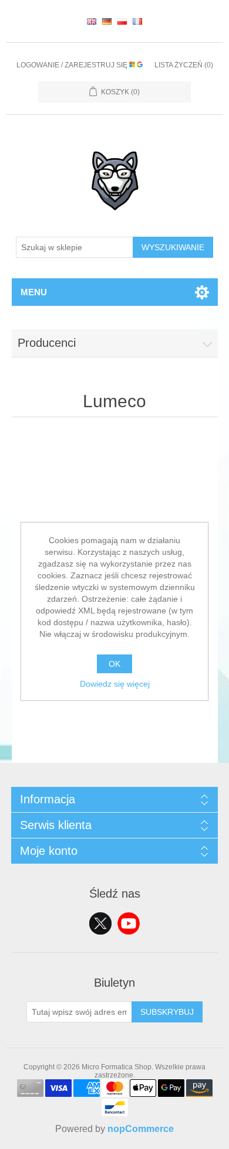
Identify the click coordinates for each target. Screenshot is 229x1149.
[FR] (137, 21)
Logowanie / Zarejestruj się (72, 65)
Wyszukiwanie (173, 247)
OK (114, 664)
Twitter (100, 923)
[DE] (107, 21)
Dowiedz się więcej (115, 683)
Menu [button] (34, 292)
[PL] (122, 21)
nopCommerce (140, 1129)
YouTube (128, 923)
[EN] (92, 21)
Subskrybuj (167, 1012)
